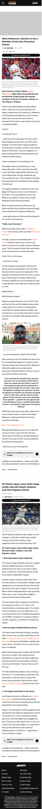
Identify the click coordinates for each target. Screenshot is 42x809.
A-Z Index (5, 792)
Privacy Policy (25, 781)
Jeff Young (8, 497)
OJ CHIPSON (8, 48)
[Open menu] (3, 3)
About (4, 770)
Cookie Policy (25, 785)
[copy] (14, 51)
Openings (23, 770)
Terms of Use (7, 785)
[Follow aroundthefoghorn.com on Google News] (37, 454)
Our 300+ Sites (25, 774)
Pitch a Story (6, 781)
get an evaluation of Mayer (12, 683)
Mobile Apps (6, 777)
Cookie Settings (26, 792)
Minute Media (11, 797)
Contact (5, 774)
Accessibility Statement (29, 788)
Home (4, 469)
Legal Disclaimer (8, 788)
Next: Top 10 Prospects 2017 (13, 425)
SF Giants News (12, 469)
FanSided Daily (25, 777)
